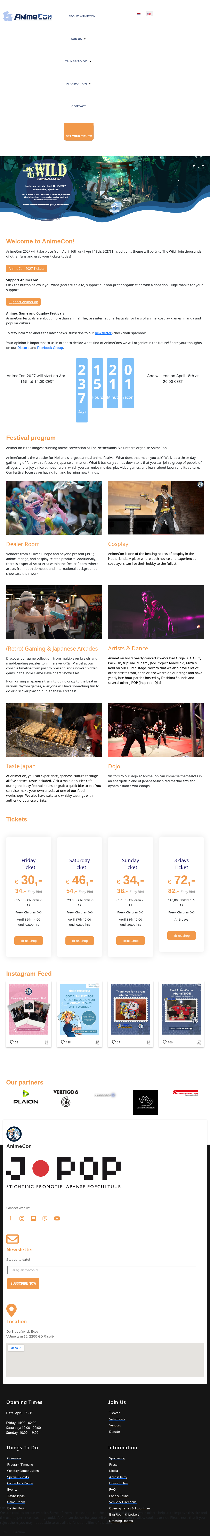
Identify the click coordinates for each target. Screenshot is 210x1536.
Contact (78, 106)
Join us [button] (76, 39)
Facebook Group (50, 347)
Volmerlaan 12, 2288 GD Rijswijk (30, 1336)
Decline (19, 1532)
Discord (23, 347)
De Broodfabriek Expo (22, 1331)
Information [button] (76, 84)
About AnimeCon (81, 16)
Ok (5, 1532)
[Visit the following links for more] (10, 1218)
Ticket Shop (29, 941)
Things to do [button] (76, 61)
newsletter (103, 333)
